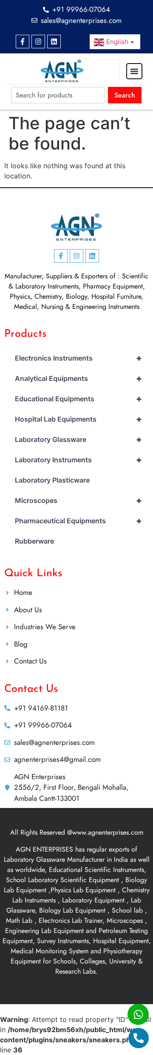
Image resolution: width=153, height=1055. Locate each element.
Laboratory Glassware (78, 439)
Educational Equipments (78, 399)
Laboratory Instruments (78, 460)
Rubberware (34, 541)
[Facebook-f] (22, 41)
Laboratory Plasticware (52, 480)
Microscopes (78, 500)
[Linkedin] (54, 41)
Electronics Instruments (78, 358)
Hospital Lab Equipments (78, 419)
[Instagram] (38, 41)
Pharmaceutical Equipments (78, 521)
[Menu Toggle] (134, 71)
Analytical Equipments (78, 378)
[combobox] (58, 95)
